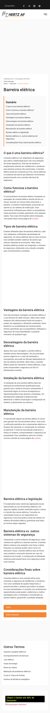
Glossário (13, 83)
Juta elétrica (9, 660)
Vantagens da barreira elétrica (18, 117)
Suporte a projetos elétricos (15, 652)
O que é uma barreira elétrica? (18, 106)
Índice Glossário (12, 615)
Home (6, 83)
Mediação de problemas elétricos (17, 671)
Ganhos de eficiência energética (17, 679)
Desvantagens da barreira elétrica (19, 121)
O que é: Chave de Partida (14, 675)
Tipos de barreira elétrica (16, 114)
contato (35, 219)
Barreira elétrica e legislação (17, 132)
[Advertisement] (25, 46)
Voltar (8, 607)
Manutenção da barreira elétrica (19, 129)
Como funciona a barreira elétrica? (20, 110)
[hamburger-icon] (45, 15)
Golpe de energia (10, 664)
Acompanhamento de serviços (16, 656)
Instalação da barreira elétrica (18, 125)
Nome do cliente (10, 667)
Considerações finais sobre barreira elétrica (23, 142)
